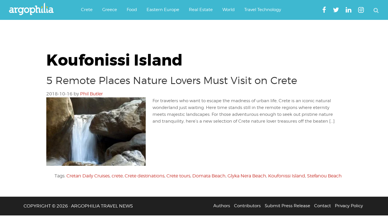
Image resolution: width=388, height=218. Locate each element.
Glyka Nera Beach (247, 176)
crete (117, 176)
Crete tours (178, 176)
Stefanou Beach (324, 176)
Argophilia (34, 9)
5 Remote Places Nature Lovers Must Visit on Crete (171, 80)
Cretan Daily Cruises (88, 176)
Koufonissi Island (286, 176)
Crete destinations (144, 176)
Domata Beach (209, 176)
